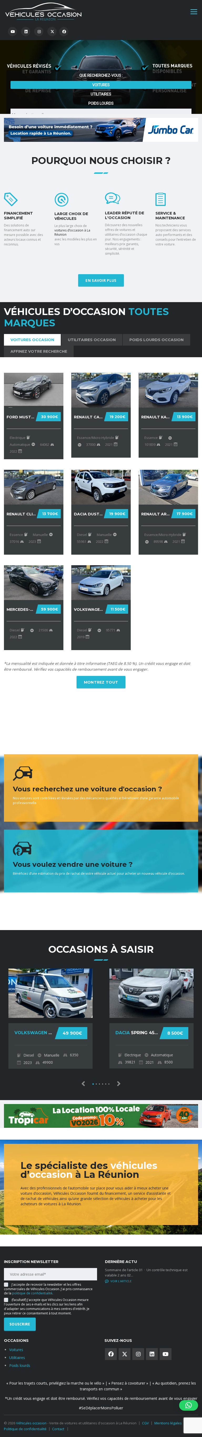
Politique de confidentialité (25, 1428)
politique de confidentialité (32, 1293)
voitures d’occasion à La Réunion (72, 232)
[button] (188, 1405)
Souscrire (19, 1324)
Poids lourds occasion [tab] (156, 339)
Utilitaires (101, 59)
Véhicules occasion (31, 1423)
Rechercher (97, 108)
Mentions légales (168, 1423)
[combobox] (101, 80)
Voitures (101, 50)
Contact (58, 1428)
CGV (145, 1423)
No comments (121, 1281)
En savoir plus (100, 280)
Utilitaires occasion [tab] (92, 339)
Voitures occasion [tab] (32, 339)
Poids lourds (101, 69)
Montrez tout (101, 682)
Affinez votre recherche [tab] (39, 351)
